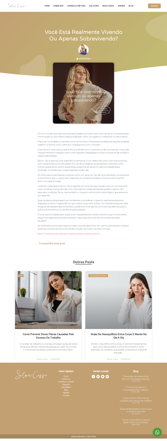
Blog (131, 6)
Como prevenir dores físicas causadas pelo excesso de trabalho (136, 399)
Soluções (94, 6)
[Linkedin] (107, 376)
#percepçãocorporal (89, 234)
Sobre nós (58, 6)
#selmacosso (52, 234)
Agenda (121, 6)
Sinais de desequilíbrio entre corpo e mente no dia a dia (136, 410)
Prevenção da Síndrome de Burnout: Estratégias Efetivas (136, 377)
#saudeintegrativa (68, 234)
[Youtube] (102, 376)
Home (47, 6)
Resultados (108, 6)
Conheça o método (76, 6)
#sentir (41, 234)
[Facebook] (98, 376)
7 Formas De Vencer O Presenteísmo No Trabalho (136, 388)
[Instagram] (93, 376)
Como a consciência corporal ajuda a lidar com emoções (135, 421)
